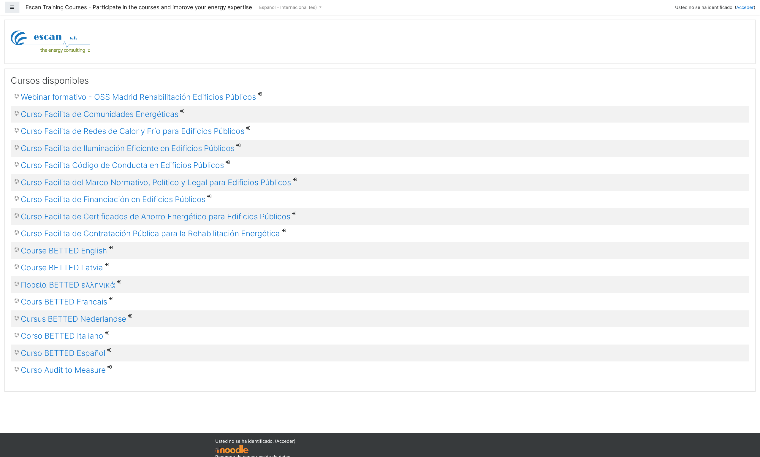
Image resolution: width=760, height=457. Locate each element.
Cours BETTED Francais (64, 301)
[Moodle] (231, 449)
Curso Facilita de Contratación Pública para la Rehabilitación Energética (150, 233)
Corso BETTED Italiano (62, 335)
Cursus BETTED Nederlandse (73, 318)
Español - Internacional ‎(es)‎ (288, 7)
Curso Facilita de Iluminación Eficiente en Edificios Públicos (128, 148)
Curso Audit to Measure (63, 370)
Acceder (745, 7)
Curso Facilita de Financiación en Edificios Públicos (113, 199)
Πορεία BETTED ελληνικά (68, 284)
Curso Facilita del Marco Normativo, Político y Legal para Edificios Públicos (156, 182)
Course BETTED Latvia (62, 267)
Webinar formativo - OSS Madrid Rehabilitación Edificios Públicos (138, 96)
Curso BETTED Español (63, 353)
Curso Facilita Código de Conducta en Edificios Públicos (122, 165)
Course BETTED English (64, 250)
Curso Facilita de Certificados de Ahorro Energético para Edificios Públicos (155, 216)
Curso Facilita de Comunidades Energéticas (99, 114)
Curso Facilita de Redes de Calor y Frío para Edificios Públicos (132, 131)
